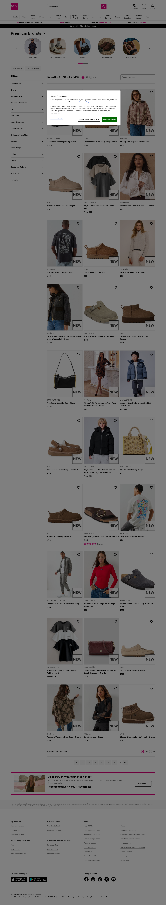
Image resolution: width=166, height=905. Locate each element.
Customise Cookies (56, 119)
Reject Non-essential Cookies (89, 119)
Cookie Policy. (84, 102)
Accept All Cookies (109, 119)
